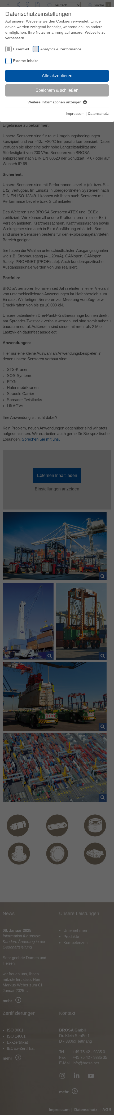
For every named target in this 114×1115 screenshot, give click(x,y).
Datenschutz (98, 113)
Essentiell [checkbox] (21, 49)
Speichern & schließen (57, 90)
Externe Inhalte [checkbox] (25, 61)
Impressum (75, 113)
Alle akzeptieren (57, 75)
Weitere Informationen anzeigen (55, 102)
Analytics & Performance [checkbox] (60, 49)
